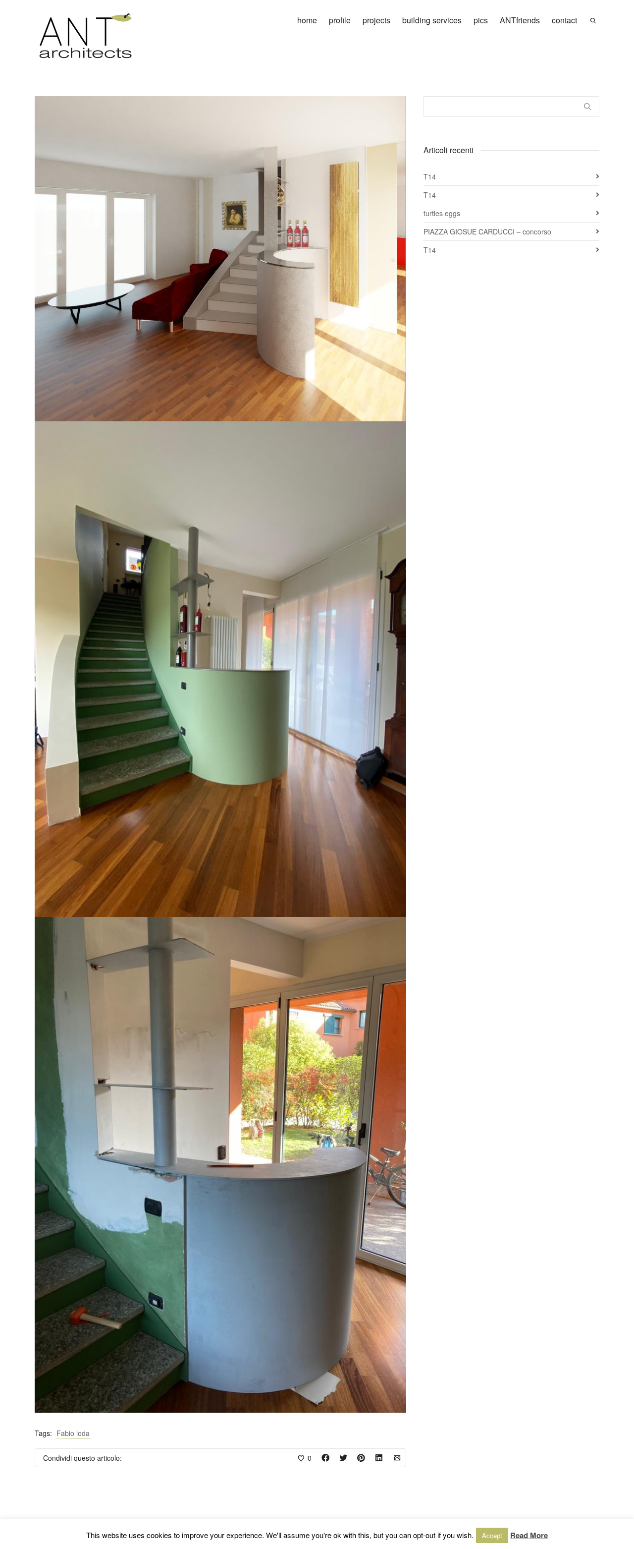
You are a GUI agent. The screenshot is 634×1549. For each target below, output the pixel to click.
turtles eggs (441, 213)
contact (564, 20)
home (307, 20)
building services (432, 20)
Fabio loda (73, 1433)
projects (376, 20)
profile (340, 20)
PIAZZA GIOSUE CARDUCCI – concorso (487, 231)
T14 (429, 176)
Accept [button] (492, 1535)
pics (481, 20)
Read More (529, 1535)
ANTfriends (520, 20)
